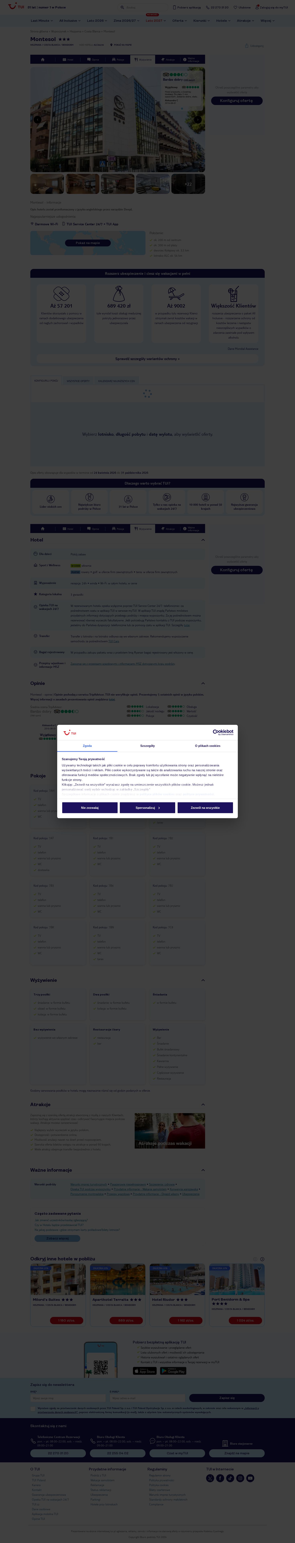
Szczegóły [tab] (147, 745)
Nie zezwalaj (90, 807)
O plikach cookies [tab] (207, 745)
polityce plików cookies (157, 794)
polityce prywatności (198, 794)
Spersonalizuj (145, 807)
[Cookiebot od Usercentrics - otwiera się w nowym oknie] (215, 733)
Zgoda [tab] (87, 745)
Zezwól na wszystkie (205, 807)
